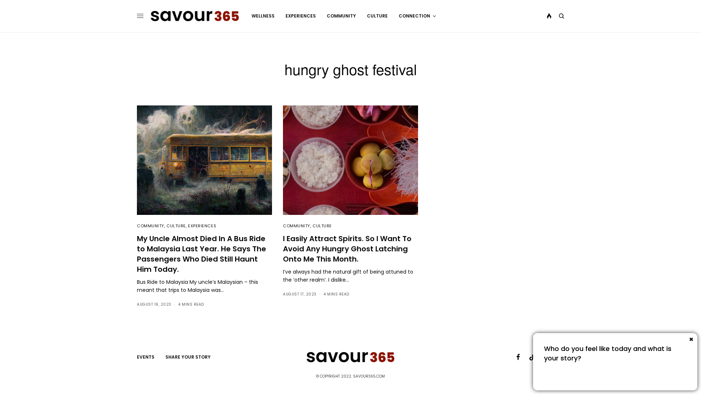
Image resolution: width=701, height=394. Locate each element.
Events (145, 357)
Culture (176, 226)
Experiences (202, 226)
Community (150, 226)
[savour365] (195, 16)
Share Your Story (188, 357)
